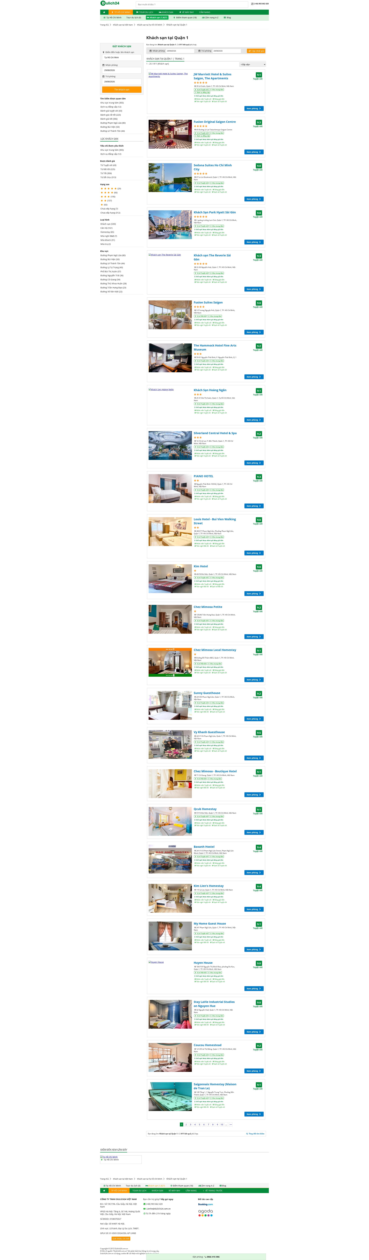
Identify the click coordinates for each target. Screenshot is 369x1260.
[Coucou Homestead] (170, 1057)
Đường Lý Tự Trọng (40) (111, 267)
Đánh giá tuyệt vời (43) (111, 110)
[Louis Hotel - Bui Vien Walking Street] (170, 531)
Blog (228, 17)
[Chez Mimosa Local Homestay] (170, 662)
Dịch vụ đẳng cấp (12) (110, 106)
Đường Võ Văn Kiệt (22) (111, 291)
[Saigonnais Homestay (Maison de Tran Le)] (170, 1096)
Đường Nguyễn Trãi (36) (111, 275)
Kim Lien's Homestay (209, 886)
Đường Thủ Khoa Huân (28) (113, 283)
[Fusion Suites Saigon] (170, 314)
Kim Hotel (201, 566)
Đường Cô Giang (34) (110, 279)
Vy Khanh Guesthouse (209, 732)
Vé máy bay (188, 12)
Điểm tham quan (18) (186, 17)
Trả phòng (110, 76)
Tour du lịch (146, 12)
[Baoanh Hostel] (170, 859)
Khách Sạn (167, 12)
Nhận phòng (111, 65)
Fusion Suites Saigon (208, 302)
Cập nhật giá (257, 51)
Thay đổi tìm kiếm (256, 1133)
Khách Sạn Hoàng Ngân (210, 390)
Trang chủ (104, 24)
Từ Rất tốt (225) (107, 169)
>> (231, 1124)
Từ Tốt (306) (106, 173)
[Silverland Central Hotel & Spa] (170, 445)
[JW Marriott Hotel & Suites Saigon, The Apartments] (170, 75)
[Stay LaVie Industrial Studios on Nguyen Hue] (170, 1014)
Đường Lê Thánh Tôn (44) (112, 131)
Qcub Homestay (205, 809)
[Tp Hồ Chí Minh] (109, 1156)
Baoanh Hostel (204, 847)
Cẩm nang (204, 12)
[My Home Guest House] (170, 936)
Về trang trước (214, 1190)
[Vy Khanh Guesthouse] (170, 744)
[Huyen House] (170, 962)
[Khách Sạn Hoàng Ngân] (170, 389)
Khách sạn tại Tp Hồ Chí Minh (149, 24)
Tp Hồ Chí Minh (122, 12)
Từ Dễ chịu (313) (108, 177)
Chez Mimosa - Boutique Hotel (215, 771)
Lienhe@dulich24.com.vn (158, 1208)
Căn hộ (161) (106, 228)
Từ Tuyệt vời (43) (108, 165)
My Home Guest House (210, 923)
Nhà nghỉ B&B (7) (108, 236)
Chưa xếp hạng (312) (110, 212)
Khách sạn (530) (108, 224)
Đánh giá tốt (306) (108, 118)
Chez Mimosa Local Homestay (215, 650)
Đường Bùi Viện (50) (109, 127)
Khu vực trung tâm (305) (112, 102)
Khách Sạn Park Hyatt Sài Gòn (215, 212)
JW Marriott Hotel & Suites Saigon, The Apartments (212, 76)
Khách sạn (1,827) (158, 17)
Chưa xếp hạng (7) (109, 208)
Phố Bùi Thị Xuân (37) (110, 271)
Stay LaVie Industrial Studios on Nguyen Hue (214, 1004)
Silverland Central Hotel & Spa (215, 433)
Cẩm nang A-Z (211, 17)
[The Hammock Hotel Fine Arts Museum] (170, 357)
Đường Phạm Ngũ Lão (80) (113, 122)
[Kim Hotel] (170, 578)
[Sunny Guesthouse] (170, 705)
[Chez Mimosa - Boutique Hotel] (170, 783)
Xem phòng (253, 108)
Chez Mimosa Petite (208, 607)
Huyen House (203, 963)
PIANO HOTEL (203, 476)
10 (222, 1124)
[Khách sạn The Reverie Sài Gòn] (170, 254)
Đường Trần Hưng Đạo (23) (113, 287)
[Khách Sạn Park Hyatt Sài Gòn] (170, 224)
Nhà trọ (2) (105, 244)
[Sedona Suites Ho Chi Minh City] (170, 177)
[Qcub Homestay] (170, 821)
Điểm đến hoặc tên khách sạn (119, 52)
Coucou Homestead (208, 1045)
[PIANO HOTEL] (170, 488)
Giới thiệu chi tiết (121, 1238)
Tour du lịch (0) (134, 17)
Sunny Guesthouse (207, 693)
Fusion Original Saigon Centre (215, 122)
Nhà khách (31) (107, 240)
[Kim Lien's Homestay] (170, 898)
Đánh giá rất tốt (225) (110, 114)
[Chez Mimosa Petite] (170, 619)
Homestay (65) (107, 232)
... (226, 1124)
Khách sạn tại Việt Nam (123, 24)
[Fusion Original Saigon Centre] (170, 134)
